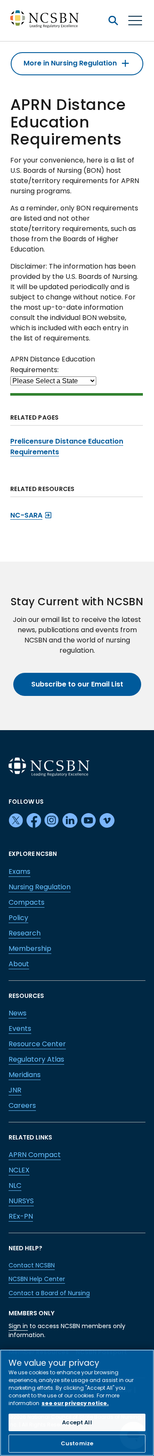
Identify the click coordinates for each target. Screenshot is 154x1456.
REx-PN (21, 1216)
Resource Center (37, 1044)
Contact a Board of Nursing (49, 1293)
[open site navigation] (112, 20)
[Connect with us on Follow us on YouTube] (88, 821)
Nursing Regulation (40, 887)
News (18, 1013)
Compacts (26, 902)
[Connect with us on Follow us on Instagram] (51, 821)
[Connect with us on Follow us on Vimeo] (107, 821)
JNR (15, 1090)
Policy (18, 918)
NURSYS (21, 1201)
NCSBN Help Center (37, 1279)
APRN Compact (35, 1155)
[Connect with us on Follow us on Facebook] (34, 821)
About (19, 964)
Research (25, 933)
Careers (22, 1105)
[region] (77, 1402)
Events (20, 1028)
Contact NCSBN (32, 1265)
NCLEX (19, 1170)
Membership (30, 948)
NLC (15, 1185)
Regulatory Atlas (36, 1059)
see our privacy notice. (75, 1403)
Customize (77, 1443)
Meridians (25, 1075)
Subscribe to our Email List (77, 684)
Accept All (77, 1422)
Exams (19, 871)
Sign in (18, 1326)
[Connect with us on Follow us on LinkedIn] (69, 821)
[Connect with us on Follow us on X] (16, 821)
